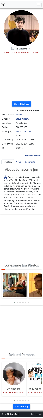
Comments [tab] (30, 162)
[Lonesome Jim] (21, 28)
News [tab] (18, 162)
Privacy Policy (14, 414)
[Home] (3, 4)
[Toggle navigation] (38, 4)
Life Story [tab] (7, 162)
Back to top (36, 414)
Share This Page (21, 104)
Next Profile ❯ (21, 406)
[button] (14, 302)
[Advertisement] (21, 78)
